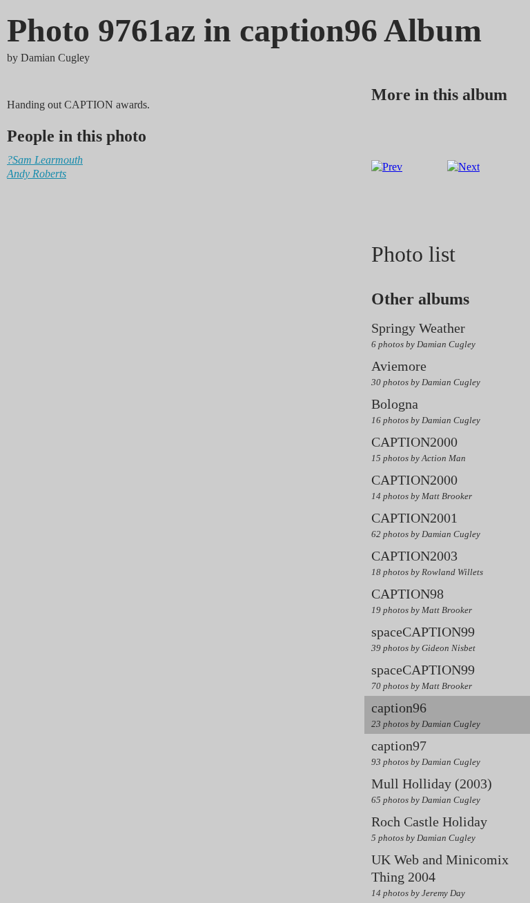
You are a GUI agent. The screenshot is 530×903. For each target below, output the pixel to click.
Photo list (413, 254)
